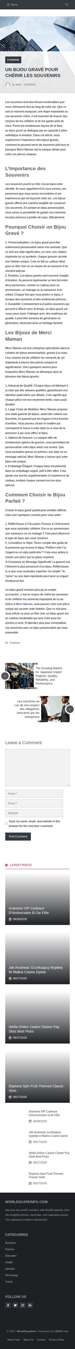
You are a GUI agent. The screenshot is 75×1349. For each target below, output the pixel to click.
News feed (13, 1339)
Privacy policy (56, 1339)
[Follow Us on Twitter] (15, 1305)
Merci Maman (24, 604)
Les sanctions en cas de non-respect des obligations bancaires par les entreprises (26, 709)
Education (11, 1255)
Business (10, 1242)
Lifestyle (10, 1268)
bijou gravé (16, 130)
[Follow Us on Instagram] (22, 1305)
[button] (67, 4)
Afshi (18, 84)
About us (28, 1339)
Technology (11, 1275)
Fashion (13, 59)
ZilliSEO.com (61, 1331)
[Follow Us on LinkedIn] (30, 1305)
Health (9, 1262)
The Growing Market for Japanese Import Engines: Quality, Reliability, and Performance (49, 676)
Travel (8, 1281)
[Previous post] (5, 676)
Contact (41, 1339)
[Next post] (70, 709)
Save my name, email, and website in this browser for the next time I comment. (34, 823)
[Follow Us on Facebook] (8, 1305)
